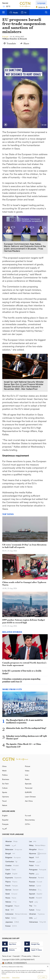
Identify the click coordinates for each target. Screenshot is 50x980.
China (4, 766)
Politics (5, 775)
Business (5, 779)
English (5, 815)
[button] (5, 125)
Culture (4, 788)
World (4, 771)
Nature (4, 805)
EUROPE (28, 792)
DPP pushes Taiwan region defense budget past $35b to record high (23, 621)
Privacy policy (27, 956)
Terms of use (6, 956)
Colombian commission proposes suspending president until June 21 (21, 680)
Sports (4, 792)
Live (26, 775)
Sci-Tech (5, 784)
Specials (28, 784)
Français (5, 824)
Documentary (30, 820)
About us (36, 956)
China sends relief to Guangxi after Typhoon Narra (24, 583)
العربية (4, 828)
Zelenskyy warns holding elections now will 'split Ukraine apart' (26, 737)
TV (25, 12)
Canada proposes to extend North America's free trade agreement (24, 663)
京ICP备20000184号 (27, 959)
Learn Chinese (30, 797)
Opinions (5, 797)
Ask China (29, 801)
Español (5, 820)
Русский (28, 815)
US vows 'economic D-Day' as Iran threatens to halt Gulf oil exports (24, 545)
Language (41, 3)
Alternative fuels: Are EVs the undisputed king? (26, 728)
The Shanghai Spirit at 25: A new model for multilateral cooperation (24, 721)
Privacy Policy (6, 977)
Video (27, 771)
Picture (27, 766)
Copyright (16, 956)
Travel (4, 801)
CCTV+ (27, 824)
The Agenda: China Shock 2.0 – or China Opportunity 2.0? (23, 745)
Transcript (28, 788)
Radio (15, 12)
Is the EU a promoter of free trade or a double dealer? (21, 672)
